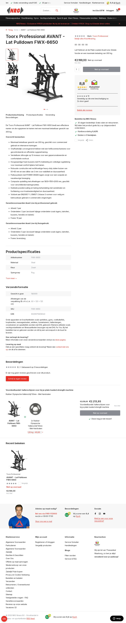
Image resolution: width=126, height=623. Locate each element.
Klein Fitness (73, 18)
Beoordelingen (12, 117)
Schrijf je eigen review (17, 379)
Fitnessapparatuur (13, 18)
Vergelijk (81, 140)
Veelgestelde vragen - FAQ (17, 598)
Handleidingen (85, 3)
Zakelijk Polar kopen (14, 572)
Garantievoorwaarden (15, 601)
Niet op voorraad (102, 69)
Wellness (102, 18)
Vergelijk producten (43, 545)
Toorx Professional (100, 36)
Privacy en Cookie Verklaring (18, 575)
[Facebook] (95, 513)
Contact (9, 591)
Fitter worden (70, 555)
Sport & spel (62, 18)
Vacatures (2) (11, 607)
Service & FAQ (71, 559)
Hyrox (36, 18)
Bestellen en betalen (14, 578)
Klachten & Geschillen (14, 555)
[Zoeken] (57, 10)
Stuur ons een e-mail (43, 521)
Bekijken (24, 494)
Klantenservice (98, 3)
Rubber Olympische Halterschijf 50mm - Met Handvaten (28, 394)
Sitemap (9, 594)
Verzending (50, 115)
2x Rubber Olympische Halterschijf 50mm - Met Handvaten (35, 425)
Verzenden (10, 581)
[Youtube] (104, 513)
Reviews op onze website (16, 604)
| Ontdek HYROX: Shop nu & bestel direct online (90, 24)
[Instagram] (100, 513)
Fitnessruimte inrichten (89, 18)
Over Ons (10, 558)
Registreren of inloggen (45, 542)
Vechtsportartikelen (48, 18)
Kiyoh (118, 3)
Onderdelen (112, 18)
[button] (44, 109)
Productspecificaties (34, 115)
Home (16, 30)
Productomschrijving (15, 115)
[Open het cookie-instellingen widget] (4, 619)
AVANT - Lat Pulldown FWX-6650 (16, 478)
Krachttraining (27, 18)
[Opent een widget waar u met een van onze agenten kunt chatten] (117, 619)
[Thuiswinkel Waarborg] (76, 10)
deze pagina (60, 340)
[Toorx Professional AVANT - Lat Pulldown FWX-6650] (18, 461)
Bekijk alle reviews (84, 110)
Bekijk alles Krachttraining (85, 39)
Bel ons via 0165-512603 (46, 514)
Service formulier (71, 3)
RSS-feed (31, 618)
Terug (10, 30)
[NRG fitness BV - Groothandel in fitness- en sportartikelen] (17, 10)
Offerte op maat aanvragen (17, 562)
